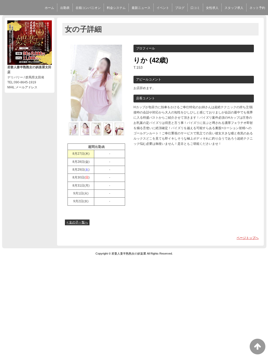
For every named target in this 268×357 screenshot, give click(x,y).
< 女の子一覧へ (77, 222)
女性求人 (212, 8)
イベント (163, 8)
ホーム (49, 8)
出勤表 (65, 8)
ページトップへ (248, 238)
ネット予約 (257, 8)
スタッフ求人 (234, 8)
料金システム (116, 8)
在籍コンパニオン (88, 8)
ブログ (180, 8)
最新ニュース (141, 8)
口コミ (195, 8)
